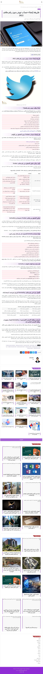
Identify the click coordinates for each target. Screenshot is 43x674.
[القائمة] (1, 2)
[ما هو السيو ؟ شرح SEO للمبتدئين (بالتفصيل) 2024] (35, 425)
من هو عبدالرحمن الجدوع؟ (31, 627)
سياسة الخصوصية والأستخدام (23, 670)
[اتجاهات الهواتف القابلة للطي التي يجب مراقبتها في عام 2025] (11, 488)
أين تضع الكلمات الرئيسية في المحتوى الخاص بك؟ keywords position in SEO (21, 403)
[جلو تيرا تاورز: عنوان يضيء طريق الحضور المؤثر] (31, 584)
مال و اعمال (38, 661)
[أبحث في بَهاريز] (41, 2)
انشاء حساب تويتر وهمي (28, 346)
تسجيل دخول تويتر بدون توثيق (20, 346)
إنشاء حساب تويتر (32, 345)
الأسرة (39, 643)
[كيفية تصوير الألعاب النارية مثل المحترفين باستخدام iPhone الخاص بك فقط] (8, 385)
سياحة (39, 651)
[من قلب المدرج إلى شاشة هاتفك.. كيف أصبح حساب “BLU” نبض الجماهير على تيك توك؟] (11, 621)
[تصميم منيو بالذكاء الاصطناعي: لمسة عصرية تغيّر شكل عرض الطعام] (31, 451)
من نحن (17, 670)
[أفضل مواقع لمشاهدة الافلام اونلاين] (21, 373)
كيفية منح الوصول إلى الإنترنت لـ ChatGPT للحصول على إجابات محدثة (35, 391)
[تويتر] (33, 352)
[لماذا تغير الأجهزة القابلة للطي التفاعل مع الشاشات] (31, 487)
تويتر (6, 346)
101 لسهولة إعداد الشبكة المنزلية (8, 426)
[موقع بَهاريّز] (21, 2)
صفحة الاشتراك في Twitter (30, 141)
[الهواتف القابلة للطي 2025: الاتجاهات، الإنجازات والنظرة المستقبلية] (31, 505)
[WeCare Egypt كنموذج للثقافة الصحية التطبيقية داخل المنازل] (11, 468)
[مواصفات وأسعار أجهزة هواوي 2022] (21, 385)
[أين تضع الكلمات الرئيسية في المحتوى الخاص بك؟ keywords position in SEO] (21, 398)
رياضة (39, 650)
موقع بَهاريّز (31, 357)
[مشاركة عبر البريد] (21, 352)
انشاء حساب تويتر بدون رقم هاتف (36, 346)
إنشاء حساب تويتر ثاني (26, 345)
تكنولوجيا (39, 9)
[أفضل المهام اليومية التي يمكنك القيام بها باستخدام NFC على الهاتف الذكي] (11, 521)
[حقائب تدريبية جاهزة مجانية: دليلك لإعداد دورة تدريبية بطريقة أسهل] (31, 543)
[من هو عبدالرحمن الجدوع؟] (31, 621)
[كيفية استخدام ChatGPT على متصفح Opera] (21, 410)
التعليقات (21, 439)
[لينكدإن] (31, 352)
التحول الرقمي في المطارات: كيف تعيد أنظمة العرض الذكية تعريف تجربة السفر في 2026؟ (11, 458)
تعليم (39, 645)
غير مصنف (38, 658)
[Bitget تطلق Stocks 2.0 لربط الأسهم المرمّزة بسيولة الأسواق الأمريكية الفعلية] (11, 604)
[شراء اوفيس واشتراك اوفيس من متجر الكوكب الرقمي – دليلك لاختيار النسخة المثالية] (31, 469)
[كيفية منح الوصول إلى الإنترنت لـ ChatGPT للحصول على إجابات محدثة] (35, 385)
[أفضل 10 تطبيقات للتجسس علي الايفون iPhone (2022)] (35, 398)
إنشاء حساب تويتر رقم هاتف (19, 345)
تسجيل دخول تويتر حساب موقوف (12, 346)
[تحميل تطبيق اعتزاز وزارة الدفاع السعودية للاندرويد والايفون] (35, 373)
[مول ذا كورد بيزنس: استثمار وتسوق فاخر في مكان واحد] (31, 563)
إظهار (32, 54)
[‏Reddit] (26, 352)
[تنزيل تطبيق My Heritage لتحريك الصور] (8, 398)
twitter (36, 345)
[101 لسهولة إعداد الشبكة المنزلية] (8, 422)
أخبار (39, 638)
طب (39, 656)
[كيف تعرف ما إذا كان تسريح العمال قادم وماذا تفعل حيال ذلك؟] (8, 410)
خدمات (39, 648)
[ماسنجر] (23, 352)
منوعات (39, 663)
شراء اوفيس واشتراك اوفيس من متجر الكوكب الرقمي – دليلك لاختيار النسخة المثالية (31, 478)
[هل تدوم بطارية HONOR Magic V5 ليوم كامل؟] (21, 422)
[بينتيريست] (28, 352)
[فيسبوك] (36, 352)
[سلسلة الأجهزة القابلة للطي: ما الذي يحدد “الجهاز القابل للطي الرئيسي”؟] (11, 505)
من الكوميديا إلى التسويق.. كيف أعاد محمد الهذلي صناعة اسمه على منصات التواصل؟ (11, 570)
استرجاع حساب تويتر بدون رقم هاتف (10, 345)
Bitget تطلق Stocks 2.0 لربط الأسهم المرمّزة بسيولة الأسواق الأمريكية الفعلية (12, 612)
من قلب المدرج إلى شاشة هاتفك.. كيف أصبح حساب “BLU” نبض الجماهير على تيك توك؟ (11, 629)
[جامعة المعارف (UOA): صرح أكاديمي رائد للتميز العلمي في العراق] (11, 544)
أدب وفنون (38, 640)
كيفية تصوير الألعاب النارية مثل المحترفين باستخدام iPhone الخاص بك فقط (7, 391)
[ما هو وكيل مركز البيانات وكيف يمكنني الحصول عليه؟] (8, 373)
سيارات (39, 653)
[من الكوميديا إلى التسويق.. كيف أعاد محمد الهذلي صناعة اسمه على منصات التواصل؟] (11, 562)
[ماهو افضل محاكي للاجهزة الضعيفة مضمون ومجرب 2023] (35, 410)
